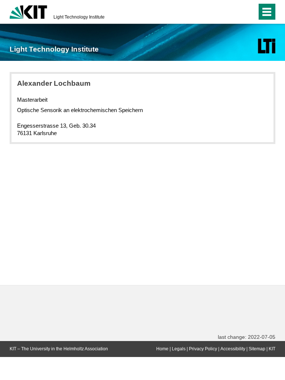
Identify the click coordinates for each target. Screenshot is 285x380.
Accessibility (232, 348)
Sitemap (257, 348)
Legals (179, 348)
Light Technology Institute (79, 17)
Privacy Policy (203, 348)
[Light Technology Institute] (266, 46)
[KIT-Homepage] (28, 11)
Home (162, 348)
